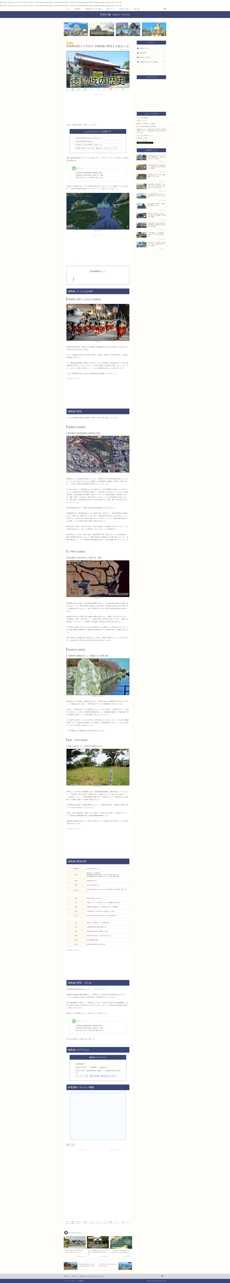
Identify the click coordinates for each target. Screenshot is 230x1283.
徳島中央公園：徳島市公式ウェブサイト (103, 1076)
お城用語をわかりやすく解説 (93, 9)
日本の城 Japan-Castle (115, 14)
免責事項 (81, 1280)
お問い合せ (137, 9)
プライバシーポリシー (70, 1280)
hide (103, 271)
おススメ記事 (71, 1144)
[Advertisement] (97, 108)
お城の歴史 (77, 9)
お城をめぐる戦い (124, 9)
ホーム (68, 9)
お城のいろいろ (110, 9)
